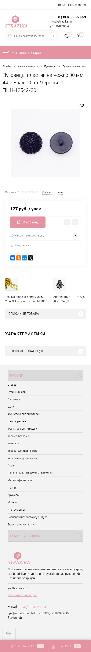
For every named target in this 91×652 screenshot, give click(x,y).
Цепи (11, 406)
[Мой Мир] (24, 257)
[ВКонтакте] (12, 257)
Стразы (12, 384)
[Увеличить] (45, 143)
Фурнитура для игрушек (22, 428)
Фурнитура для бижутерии (24, 414)
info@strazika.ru (32, 606)
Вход (61, 5)
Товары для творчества (22, 450)
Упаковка (13, 443)
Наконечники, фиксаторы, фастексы (30, 472)
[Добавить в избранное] (82, 105)
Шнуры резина (17, 421)
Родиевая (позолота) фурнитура (27, 517)
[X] (30, 257)
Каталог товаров (26, 52)
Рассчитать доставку (29, 235)
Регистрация (77, 5)
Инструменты (16, 509)
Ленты (12, 487)
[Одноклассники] (18, 257)
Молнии (12, 502)
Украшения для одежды (22, 458)
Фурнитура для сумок (21, 524)
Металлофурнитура (20, 480)
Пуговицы (14, 399)
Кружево (13, 495)
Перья (11, 465)
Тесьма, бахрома (18, 436)
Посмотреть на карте (22, 595)
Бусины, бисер (17, 391)
